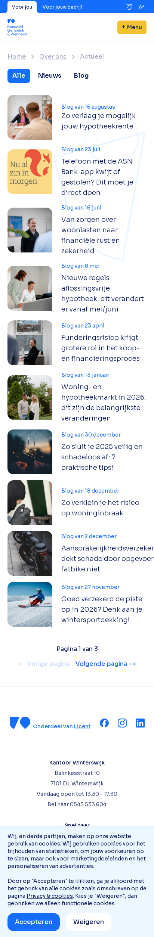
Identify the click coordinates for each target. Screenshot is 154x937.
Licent (82, 726)
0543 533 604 (88, 804)
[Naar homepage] (17, 27)
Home (16, 57)
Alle (18, 76)
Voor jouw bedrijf (62, 7)
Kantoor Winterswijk (77, 762)
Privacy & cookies (50, 896)
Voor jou (22, 7)
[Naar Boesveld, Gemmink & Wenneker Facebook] (104, 723)
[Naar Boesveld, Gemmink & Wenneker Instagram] (122, 723)
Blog (81, 76)
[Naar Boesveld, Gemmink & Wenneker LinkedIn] (140, 723)
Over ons (53, 57)
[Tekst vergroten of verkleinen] (141, 7)
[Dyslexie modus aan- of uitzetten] (129, 7)
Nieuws (49, 76)
